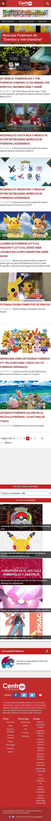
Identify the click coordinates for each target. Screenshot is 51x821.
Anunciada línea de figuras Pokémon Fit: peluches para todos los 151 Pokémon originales (25, 362)
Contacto (10, 748)
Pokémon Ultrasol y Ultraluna (40, 756)
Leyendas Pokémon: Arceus (40, 733)
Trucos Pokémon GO (40, 780)
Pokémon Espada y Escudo (40, 741)
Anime (25, 726)
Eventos (25, 733)
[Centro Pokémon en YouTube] (40, 695)
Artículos (25, 736)
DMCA (10, 752)
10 (42, 438)
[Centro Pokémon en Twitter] (24, 695)
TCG (25, 729)
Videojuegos (25, 722)
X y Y (40, 775)
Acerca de (10, 722)
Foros (10, 726)
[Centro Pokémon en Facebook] (16, 695)
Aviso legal (10, 745)
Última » (8, 442)
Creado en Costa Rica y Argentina (28, 817)
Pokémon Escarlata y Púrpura (40, 724)
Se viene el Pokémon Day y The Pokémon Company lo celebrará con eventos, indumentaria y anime (24, 82)
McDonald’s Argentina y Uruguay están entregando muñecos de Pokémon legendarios (22, 193)
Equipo (10, 741)
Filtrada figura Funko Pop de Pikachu (25, 304)
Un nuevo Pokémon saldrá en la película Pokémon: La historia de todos (22, 417)
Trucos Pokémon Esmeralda (40, 789)
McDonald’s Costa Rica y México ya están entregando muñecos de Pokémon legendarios (23, 139)
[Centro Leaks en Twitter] (32, 695)
